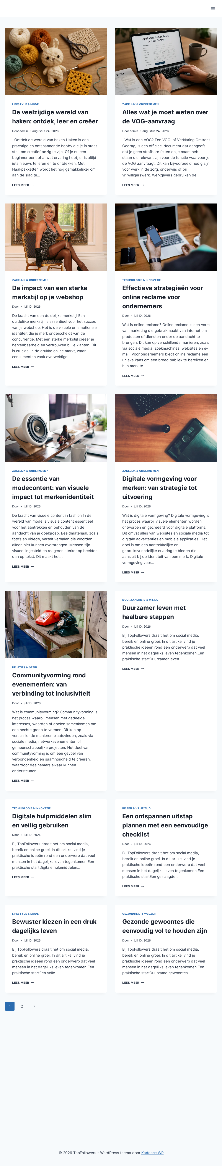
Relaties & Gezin (24, 667)
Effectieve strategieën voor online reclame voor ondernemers (162, 297)
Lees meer (23, 185)
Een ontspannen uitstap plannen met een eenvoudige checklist (165, 825)
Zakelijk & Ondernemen (140, 104)
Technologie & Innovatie (141, 280)
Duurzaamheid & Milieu (140, 599)
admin (24, 131)
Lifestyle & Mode (25, 104)
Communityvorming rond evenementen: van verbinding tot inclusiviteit (51, 684)
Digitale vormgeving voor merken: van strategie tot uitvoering (159, 488)
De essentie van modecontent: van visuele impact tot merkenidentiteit (53, 488)
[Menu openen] (213, 8)
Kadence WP (152, 1153)
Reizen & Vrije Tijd (136, 808)
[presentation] (56, 61)
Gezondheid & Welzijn (139, 913)
